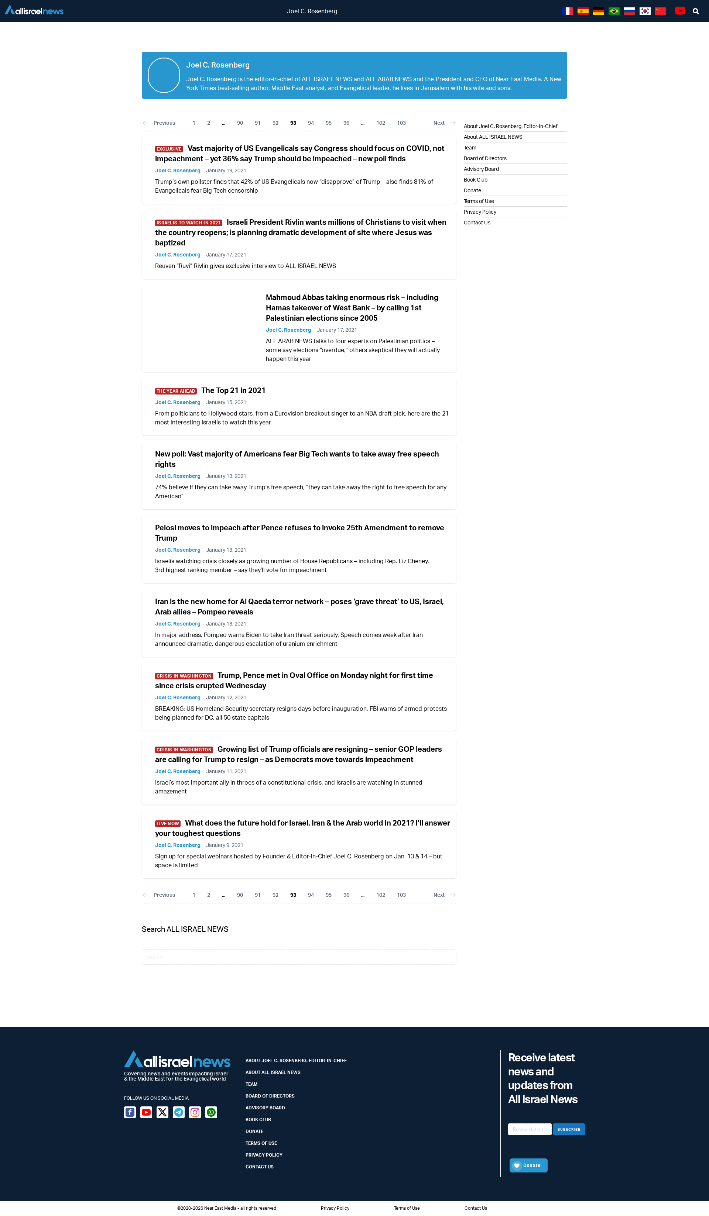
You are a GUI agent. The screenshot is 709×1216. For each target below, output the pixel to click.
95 (329, 123)
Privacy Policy (480, 212)
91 (258, 123)
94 (311, 123)
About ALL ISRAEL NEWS (493, 137)
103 (401, 123)
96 (346, 123)
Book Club (475, 179)
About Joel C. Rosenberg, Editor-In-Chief (511, 126)
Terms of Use (479, 201)
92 (275, 123)
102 (380, 123)
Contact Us (477, 222)
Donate (472, 190)
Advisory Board (481, 169)
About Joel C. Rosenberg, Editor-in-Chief (296, 1060)
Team (470, 147)
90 (240, 123)
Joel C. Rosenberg (178, 170)
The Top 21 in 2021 (233, 390)
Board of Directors (485, 158)
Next (439, 123)
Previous (164, 123)
